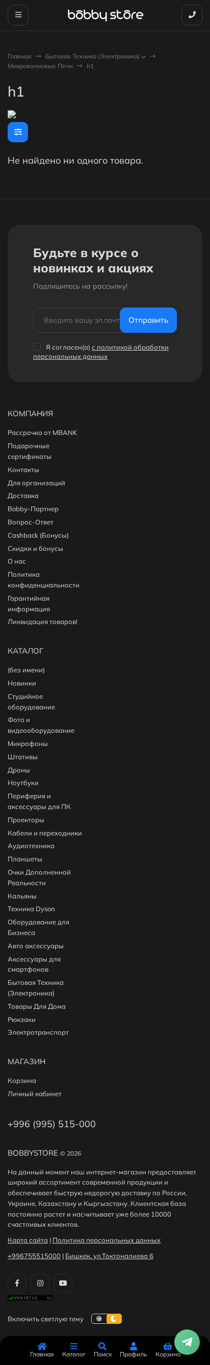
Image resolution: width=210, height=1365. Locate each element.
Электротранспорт (38, 1032)
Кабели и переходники (45, 833)
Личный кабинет (35, 1094)
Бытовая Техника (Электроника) (92, 56)
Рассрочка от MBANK (42, 432)
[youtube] (63, 1283)
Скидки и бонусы (35, 548)
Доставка (23, 495)
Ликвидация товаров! (42, 621)
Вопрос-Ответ (31, 522)
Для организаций (36, 483)
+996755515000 (34, 1256)
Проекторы (26, 820)
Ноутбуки (23, 783)
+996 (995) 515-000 (52, 1124)
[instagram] (40, 1283)
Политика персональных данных (106, 1240)
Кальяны (22, 896)
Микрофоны (28, 743)
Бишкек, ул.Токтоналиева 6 (109, 1256)
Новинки (22, 683)
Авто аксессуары (36, 946)
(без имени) (26, 670)
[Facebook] (17, 1283)
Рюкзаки (22, 1019)
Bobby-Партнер (33, 509)
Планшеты (25, 859)
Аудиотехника (31, 846)
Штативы (23, 757)
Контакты (23, 470)
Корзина (22, 1080)
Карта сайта (28, 1240)
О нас (17, 561)
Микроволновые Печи (40, 66)
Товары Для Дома (37, 1006)
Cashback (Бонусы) (38, 535)
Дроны (19, 770)
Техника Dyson (31, 909)
